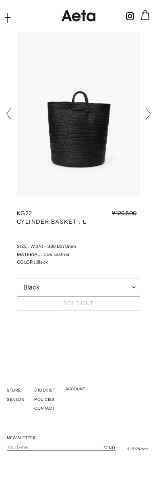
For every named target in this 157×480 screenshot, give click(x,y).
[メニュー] (7, 17)
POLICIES (44, 399)
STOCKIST (44, 390)
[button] (11, 114)
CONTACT (44, 408)
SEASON (15, 399)
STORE (14, 390)
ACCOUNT (75, 389)
